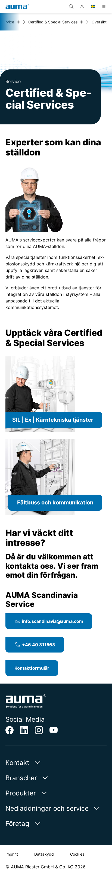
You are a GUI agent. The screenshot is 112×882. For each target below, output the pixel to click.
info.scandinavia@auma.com (52, 621)
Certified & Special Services (52, 22)
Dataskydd (44, 854)
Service (7, 22)
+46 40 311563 (38, 644)
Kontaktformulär (31, 668)
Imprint (11, 854)
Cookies (77, 854)
